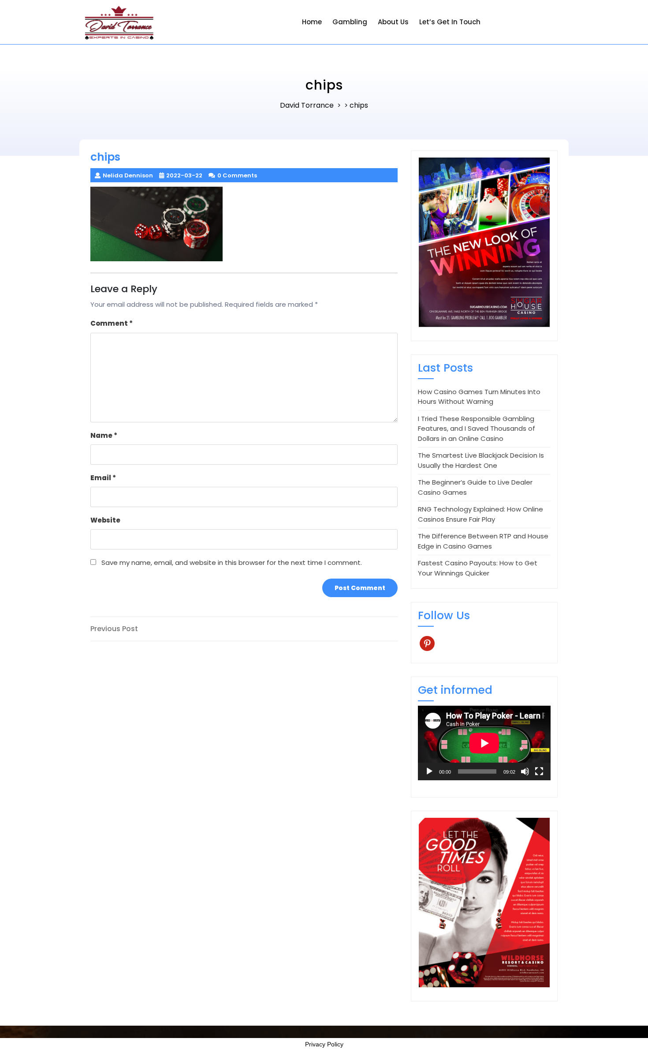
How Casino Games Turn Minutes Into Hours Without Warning (479, 396)
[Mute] (525, 771)
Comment (111, 323)
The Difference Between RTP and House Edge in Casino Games (483, 541)
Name (103, 435)
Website (105, 520)
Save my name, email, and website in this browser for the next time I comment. (231, 562)
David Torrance (307, 105)
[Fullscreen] (539, 771)
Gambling (349, 21)
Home (312, 21)
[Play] (429, 771)
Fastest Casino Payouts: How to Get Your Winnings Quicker (477, 568)
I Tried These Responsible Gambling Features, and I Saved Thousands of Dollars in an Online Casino (476, 428)
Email (103, 477)
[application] (484, 743)
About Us (393, 21)
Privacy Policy (324, 1044)
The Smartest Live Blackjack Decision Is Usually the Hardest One (481, 460)
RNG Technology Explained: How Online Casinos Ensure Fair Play (480, 514)
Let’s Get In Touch (449, 21)
